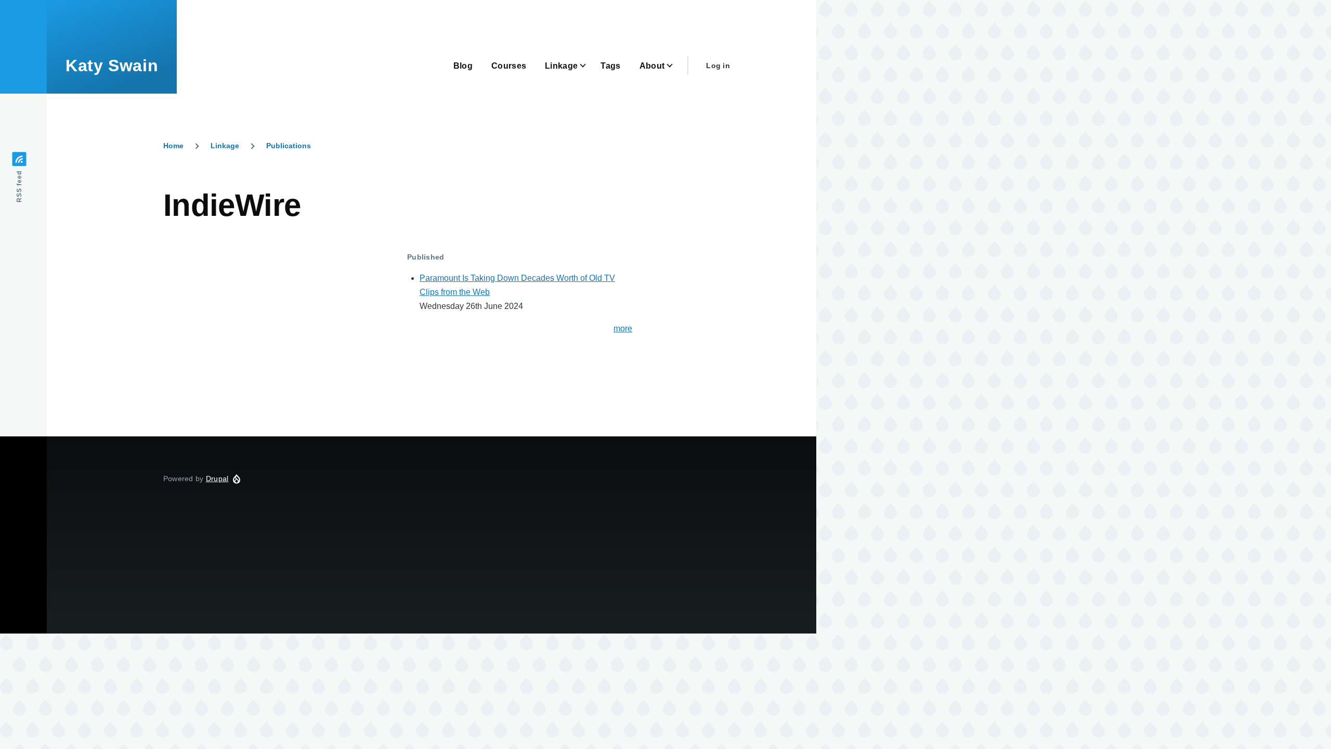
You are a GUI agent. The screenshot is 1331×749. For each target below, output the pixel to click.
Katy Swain (112, 65)
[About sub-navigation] (675, 66)
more (623, 328)
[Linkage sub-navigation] (589, 66)
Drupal (217, 478)
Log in (718, 65)
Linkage (225, 145)
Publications (288, 145)
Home (173, 145)
